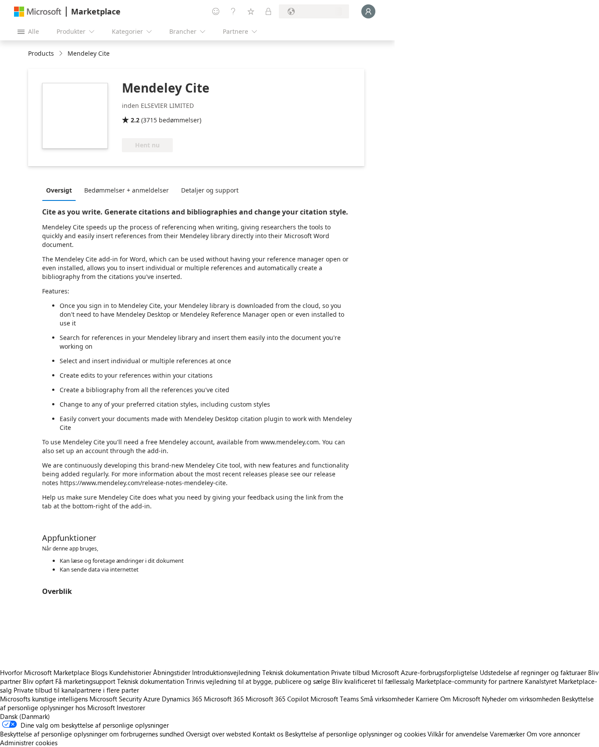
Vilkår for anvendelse (458, 733)
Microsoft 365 (224, 698)
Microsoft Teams (334, 698)
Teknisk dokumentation (295, 672)
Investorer (131, 707)
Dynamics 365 (182, 698)
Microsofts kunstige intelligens (44, 698)
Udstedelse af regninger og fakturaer (533, 672)
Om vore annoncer (553, 733)
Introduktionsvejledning (226, 672)
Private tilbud (350, 672)
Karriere (427, 698)
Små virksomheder (387, 698)
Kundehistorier (130, 672)
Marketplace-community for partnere (469, 681)
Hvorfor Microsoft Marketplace (44, 672)
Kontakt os (268, 733)
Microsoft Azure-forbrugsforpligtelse (425, 672)
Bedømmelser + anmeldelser (126, 190)
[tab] (61, 190)
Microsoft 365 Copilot (277, 698)
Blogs (99, 672)
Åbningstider (171, 672)
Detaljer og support (210, 190)
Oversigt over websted (218, 733)
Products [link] (41, 53)
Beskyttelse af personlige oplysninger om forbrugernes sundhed (92, 733)
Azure (151, 698)
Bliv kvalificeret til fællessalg (373, 681)
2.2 (135, 120)
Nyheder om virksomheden (521, 698)
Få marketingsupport (85, 681)
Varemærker (507, 733)
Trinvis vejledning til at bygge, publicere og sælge (258, 681)
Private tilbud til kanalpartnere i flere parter (76, 690)
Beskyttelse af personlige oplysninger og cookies (355, 733)
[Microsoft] (37, 12)
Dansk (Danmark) (25, 716)
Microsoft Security (115, 698)
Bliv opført (38, 681)
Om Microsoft (460, 698)
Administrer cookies (28, 742)
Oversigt (59, 190)
